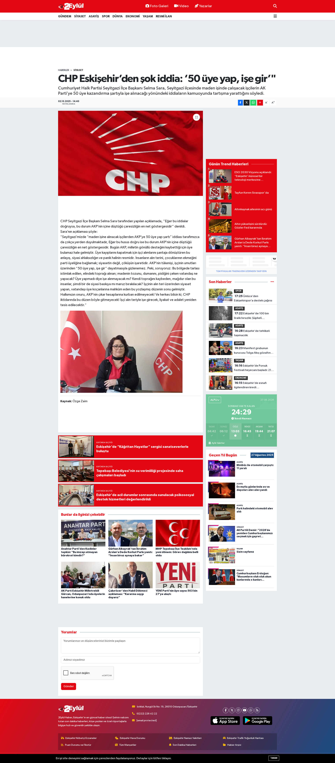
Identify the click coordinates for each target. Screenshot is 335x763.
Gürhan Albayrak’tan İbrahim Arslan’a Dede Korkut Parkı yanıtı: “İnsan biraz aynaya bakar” (130, 552)
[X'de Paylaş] (247, 103)
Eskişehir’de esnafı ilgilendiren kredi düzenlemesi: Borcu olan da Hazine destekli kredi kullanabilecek (252, 385)
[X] (232, 710)
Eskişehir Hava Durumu (132, 738)
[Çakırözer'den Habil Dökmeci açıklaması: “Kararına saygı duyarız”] (130, 574)
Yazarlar (205, 6)
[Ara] (275, 6)
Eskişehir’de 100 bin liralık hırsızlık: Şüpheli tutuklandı (251, 316)
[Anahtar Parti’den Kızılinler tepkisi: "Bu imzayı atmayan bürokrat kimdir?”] (83, 532)
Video (184, 6)
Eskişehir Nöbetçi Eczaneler (81, 738)
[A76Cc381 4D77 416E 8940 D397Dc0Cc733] (121, 351)
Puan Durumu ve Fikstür (78, 745)
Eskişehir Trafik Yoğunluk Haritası (245, 738)
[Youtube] (244, 710)
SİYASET (80, 16)
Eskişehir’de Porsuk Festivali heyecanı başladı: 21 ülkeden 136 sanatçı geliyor (252, 368)
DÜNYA (118, 16)
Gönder (69, 686)
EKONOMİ (133, 16)
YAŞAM (148, 16)
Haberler (63, 70)
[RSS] (257, 710)
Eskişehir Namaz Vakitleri (188, 738)
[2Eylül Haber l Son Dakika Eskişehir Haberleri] (71, 6)
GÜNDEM (64, 16)
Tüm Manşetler (127, 745)
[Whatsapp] (251, 710)
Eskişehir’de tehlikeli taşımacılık (252, 333)
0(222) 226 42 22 (147, 713)
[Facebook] (226, 710)
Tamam (273, 758)
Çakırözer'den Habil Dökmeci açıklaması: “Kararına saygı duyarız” (127, 594)
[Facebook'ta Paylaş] (240, 103)
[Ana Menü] (275, 16)
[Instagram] (238, 710)
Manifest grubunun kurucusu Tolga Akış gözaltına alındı (253, 351)
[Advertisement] (167, 33)
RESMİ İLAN (164, 16)
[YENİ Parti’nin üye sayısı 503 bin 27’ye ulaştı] (178, 574)
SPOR (106, 16)
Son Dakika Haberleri (184, 745)
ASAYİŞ (94, 16)
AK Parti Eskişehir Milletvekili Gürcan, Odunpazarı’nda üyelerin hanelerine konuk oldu (83, 594)
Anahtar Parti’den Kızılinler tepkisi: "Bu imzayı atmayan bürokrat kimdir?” (79, 552)
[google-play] (257, 720)
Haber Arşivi (234, 745)
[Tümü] (272, 281)
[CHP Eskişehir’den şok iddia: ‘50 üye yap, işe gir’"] (130, 153)
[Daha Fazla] (260, 103)
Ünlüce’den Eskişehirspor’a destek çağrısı (253, 298)
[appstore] (225, 720)
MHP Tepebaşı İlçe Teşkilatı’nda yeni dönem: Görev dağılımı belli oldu (177, 552)
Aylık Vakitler (218, 443)
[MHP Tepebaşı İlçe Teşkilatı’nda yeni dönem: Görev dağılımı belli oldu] (178, 532)
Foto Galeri (159, 6)
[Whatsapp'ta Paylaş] (253, 103)
